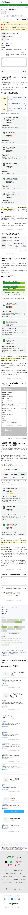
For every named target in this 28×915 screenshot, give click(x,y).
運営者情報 (18, 876)
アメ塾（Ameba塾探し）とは (16, 870)
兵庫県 (10, 7)
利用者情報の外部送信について (18, 879)
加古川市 (14, 7)
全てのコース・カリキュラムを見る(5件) (16, 438)
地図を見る (5, 685)
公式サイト (14, 811)
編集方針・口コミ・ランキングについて (14, 873)
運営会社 (5, 882)
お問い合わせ (11, 882)
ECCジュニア (9, 43)
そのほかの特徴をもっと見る (14, 633)
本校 (3, 824)
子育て (11, 864)
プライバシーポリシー (5, 879)
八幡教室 (4, 765)
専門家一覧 (11, 876)
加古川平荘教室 (5, 743)
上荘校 (3, 784)
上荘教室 (4, 721)
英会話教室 (6, 7)
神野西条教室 (5, 732)
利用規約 (24, 876)
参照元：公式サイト (22, 403)
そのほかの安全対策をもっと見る (14, 647)
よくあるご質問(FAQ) (20, 882)
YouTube (18, 864)
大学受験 (20, 862)
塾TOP (2, 7)
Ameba (8, 899)
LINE (13, 862)
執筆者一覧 (4, 876)
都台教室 (4, 679)
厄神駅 (18, 7)
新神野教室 (4, 754)
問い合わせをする (5, 655)
